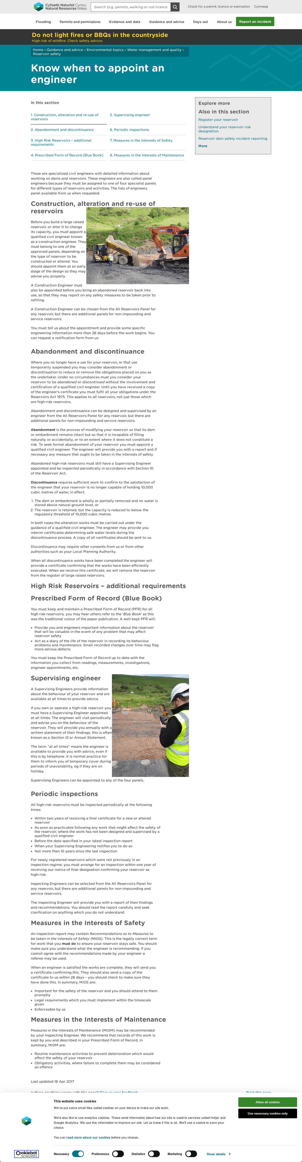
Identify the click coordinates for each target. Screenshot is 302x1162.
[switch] (118, 1153)
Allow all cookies (268, 1102)
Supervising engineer (132, 115)
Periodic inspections (131, 130)
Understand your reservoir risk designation (224, 129)
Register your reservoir (218, 120)
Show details (216, 1154)
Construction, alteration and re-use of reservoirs (64, 117)
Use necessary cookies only (268, 1113)
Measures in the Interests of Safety (143, 140)
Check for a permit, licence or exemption (219, 6)
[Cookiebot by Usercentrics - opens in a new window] (26, 1154)
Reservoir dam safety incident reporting (232, 138)
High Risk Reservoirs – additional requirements (61, 142)
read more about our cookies (88, 1137)
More (202, 146)
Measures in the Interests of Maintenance (149, 155)
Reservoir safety (47, 54)
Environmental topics (105, 50)
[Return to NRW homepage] (60, 6)
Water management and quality (154, 50)
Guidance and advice (65, 50)
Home (38, 50)
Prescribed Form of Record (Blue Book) (69, 155)
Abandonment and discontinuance (64, 130)
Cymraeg (261, 6)
